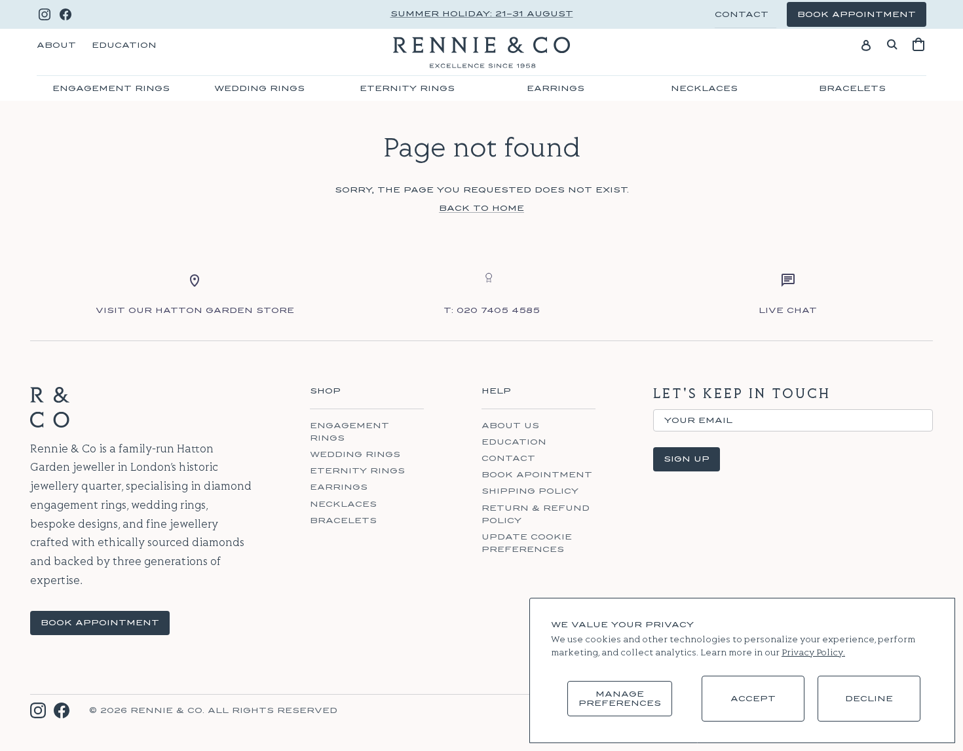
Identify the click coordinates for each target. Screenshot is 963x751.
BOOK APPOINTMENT (100, 623)
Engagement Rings (111, 88)
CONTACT (741, 14)
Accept (753, 699)
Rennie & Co (166, 710)
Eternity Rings (407, 88)
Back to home (481, 208)
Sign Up (686, 459)
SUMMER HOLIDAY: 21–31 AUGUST (481, 14)
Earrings (555, 88)
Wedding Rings (259, 88)
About (56, 45)
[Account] (866, 44)
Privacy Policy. (813, 653)
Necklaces (704, 88)
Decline (869, 699)
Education (124, 45)
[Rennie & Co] (481, 52)
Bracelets (852, 88)
